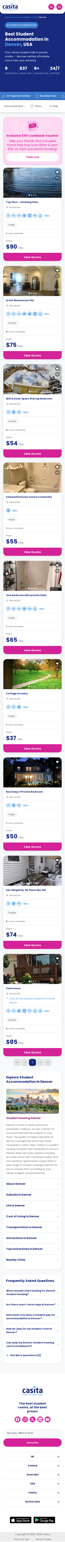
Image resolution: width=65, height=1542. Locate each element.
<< (17, 1062)
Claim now (32, 157)
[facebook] (17, 1419)
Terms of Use (21, 1539)
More (47, 215)
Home (8, 17)
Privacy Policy (44, 1539)
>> (47, 1062)
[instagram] (25, 1419)
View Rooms (32, 257)
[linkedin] (40, 1419)
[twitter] (33, 1419)
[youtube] (47, 1419)
